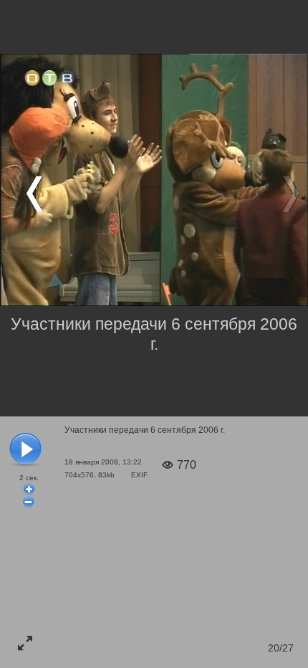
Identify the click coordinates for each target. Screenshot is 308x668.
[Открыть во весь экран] (25, 643)
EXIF (139, 475)
